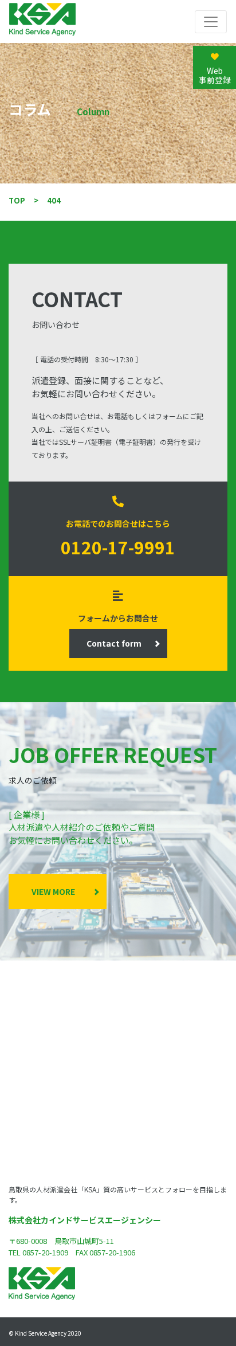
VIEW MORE (53, 891)
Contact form (113, 643)
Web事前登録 (215, 75)
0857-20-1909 (45, 1252)
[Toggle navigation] (211, 21)
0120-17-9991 (118, 546)
